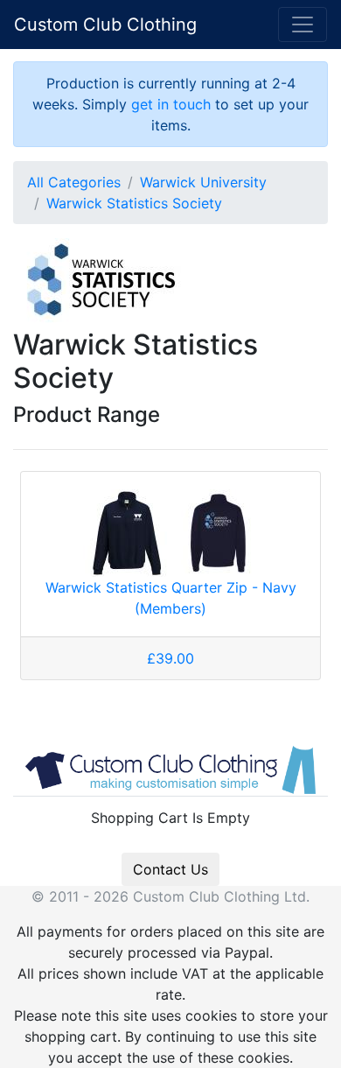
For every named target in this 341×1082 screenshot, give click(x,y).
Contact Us (170, 869)
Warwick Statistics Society (134, 203)
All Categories (74, 182)
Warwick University (203, 182)
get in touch (171, 104)
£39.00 (170, 658)
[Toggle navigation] (302, 24)
